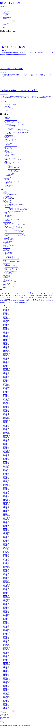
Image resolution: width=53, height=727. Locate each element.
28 (8, 719)
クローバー (6, 295)
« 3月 (1, 722)
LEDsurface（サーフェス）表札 (12, 219)
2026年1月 (5, 317)
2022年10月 (5, 370)
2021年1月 (5, 399)
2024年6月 (5, 343)
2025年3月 (5, 331)
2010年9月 (5, 569)
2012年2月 (5, 545)
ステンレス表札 (8, 215)
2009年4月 (5, 592)
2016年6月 (5, 474)
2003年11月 (5, 679)
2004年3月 (5, 674)
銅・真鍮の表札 (8, 148)
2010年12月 (5, 565)
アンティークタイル (26, 293)
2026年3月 (5, 314)
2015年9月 (5, 487)
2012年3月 (5, 544)
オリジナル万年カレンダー (14, 167)
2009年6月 (5, 589)
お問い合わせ (6, 13)
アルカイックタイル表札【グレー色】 (14, 224)
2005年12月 (5, 645)
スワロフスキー (38, 295)
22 (0, 719)
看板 (6, 150)
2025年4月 (5, 329)
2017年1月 (5, 465)
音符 (25, 302)
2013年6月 (5, 523)
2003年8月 (5, 683)
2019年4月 (5, 428)
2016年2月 (5, 480)
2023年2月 (5, 365)
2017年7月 (5, 456)
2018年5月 (5, 443)
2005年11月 (5, 647)
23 (2, 719)
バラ (21, 297)
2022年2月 (5, 381)
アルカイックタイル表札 (11, 136)
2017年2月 (5, 463)
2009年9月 (5, 585)
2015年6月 (5, 491)
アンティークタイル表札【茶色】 (13, 231)
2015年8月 (5, 488)
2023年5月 (5, 361)
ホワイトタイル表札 (9, 140)
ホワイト (41, 297)
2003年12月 (5, 678)
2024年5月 (5, 344)
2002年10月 (5, 697)
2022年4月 (5, 379)
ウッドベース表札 (12, 125)
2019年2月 (5, 431)
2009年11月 (5, 582)
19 (5, 718)
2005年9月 (5, 649)
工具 (31, 300)
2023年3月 (5, 364)
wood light (7, 186)
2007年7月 (5, 619)
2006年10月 (5, 632)
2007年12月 (5, 614)
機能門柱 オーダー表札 (11, 146)
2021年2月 (5, 398)
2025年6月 (5, 327)
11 (4, 717)
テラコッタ (5, 297)
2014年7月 (5, 506)
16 (2, 718)
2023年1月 (5, 366)
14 (8, 717)
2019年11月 (5, 418)
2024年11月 (5, 336)
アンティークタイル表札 (11, 137)
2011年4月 (5, 559)
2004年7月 (5, 668)
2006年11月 (5, 630)
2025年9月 (5, 322)
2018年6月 (5, 441)
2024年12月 (5, 335)
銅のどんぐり (5, 302)
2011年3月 (5, 560)
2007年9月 (5, 616)
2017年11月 (5, 451)
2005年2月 (5, 659)
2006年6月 (5, 637)
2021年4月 (5, 395)
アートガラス (40, 293)
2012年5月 (5, 541)
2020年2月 (5, 414)
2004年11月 (5, 663)
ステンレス (17, 295)
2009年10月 (5, 584)
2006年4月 (5, 640)
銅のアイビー (11, 302)
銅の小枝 (16, 302)
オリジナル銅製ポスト (10, 182)
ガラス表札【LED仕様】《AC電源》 (18, 129)
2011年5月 (5, 558)
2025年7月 (5, 325)
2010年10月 (5, 567)
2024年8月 (5, 340)
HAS (9, 165)
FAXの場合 (5, 14)
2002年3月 (5, 707)
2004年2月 (5, 675)
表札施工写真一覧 (7, 17)
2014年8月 (5, 504)
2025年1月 (5, 333)
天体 (25, 300)
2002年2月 (5, 708)
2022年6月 (5, 376)
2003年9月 (5, 682)
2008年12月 (5, 597)
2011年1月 (5, 563)
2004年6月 (5, 670)
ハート (18, 297)
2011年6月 (5, 556)
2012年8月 (5, 537)
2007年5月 (5, 622)
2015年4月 (5, 493)
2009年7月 (5, 588)
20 (7, 718)
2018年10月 (5, 436)
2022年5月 (5, 377)
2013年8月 (5, 521)
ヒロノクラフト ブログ (11, 3)
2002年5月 (5, 704)
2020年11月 (5, 402)
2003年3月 (5, 690)
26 (5, 719)
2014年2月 (5, 513)
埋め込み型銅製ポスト (10, 185)
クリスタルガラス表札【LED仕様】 (13, 159)
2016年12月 (5, 466)
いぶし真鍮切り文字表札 (11, 121)
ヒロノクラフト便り (12, 170)
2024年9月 (5, 339)
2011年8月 (5, 554)
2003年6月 (5, 686)
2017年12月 (5, 450)
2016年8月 (5, 472)
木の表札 (7, 118)
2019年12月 (5, 417)
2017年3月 (5, 462)
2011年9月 (5, 552)
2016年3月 (5, 478)
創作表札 (7, 151)
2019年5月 (5, 426)
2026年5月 (5, 312)
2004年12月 (5, 662)
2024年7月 (5, 342)
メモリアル (7, 237)
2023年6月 (5, 359)
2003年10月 (5, 681)
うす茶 (4, 293)
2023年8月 (5, 357)
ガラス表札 (10, 128)
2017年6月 (5, 458)
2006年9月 (5, 633)
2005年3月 (5, 657)
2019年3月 (5, 429)
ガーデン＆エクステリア (11, 157)
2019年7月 (5, 424)
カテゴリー (5, 15)
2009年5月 (5, 590)
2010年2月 (5, 578)
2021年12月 (5, 384)
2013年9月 (5, 519)
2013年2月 (5, 529)
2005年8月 (5, 651)
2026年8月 (5, 307)
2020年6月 (5, 409)
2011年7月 (5, 555)
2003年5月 (5, 688)
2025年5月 (5, 328)
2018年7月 (5, 440)
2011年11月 (5, 549)
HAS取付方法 (8, 133)
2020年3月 (5, 413)
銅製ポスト (7, 183)
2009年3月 (5, 593)
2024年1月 (5, 350)
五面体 (11, 300)
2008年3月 (5, 610)
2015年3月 (5, 495)
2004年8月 (5, 667)
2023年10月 (5, 354)
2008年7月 (5, 604)
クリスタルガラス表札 (10, 158)
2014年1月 (5, 514)
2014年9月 (5, 503)
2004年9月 (5, 666)
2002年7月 (5, 701)
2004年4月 (5, 673)
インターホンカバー (7, 280)
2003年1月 (5, 693)
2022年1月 (5, 383)
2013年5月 (5, 525)
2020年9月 (5, 405)
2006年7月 (5, 636)
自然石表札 (7, 144)
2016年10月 (5, 469)
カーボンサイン (6, 201)
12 (5, 717)
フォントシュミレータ (10, 110)
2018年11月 (5, 435)
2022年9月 (5, 372)
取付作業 (7, 178)
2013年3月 (5, 528)
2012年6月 (5, 540)
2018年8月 (5, 439)
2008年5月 (5, 607)
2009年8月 (5, 586)
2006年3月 (5, 641)
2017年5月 (5, 459)
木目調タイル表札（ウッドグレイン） (14, 122)
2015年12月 (5, 482)
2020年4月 (5, 411)
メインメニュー (3, 6)
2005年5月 (5, 655)
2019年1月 (5, 432)
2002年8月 (5, 700)
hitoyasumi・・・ (11, 166)
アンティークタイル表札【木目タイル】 (14, 235)
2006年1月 (5, 644)
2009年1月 (5, 596)
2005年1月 (5, 660)
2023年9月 (5, 355)
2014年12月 (5, 499)
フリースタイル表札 (9, 213)
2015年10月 (5, 485)
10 (3, 717)
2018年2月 (5, 447)
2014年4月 (5, 510)
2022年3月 (5, 380)
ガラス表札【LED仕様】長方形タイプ (19, 132)
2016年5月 (5, 476)
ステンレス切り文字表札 (11, 120)
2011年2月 (5, 562)
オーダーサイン (8, 147)
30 (2, 721)
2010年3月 (5, 577)
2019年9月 (5, 421)
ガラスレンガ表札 (9, 152)
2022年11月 (5, 369)
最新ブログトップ (9, 106)
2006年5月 (5, 638)
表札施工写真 (8, 117)
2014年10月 (5, 502)
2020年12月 (5, 400)
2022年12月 (5, 368)
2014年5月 (5, 508)
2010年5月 (5, 574)
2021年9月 (5, 388)
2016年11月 (5, 467)
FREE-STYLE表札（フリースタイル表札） (15, 124)
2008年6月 (5, 606)
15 (0, 718)
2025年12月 (5, 318)
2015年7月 (5, 489)
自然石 (48, 300)
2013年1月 (5, 530)
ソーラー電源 (46, 295)
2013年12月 (5, 515)
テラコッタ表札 (8, 143)
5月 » (4, 722)
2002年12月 (5, 694)
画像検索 (5, 18)
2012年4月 (5, 543)
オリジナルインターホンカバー (12, 181)
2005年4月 (5, 656)
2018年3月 (5, 446)
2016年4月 (5, 477)
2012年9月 (5, 536)
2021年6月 (5, 392)
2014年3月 (5, 511)
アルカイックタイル (12, 293)
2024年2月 (5, 348)
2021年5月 (5, 394)
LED (1, 293)
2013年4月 (5, 526)
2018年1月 (5, 448)
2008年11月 (5, 599)
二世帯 (7, 300)
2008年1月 (5, 612)
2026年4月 (5, 313)
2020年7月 (5, 407)
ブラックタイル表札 (9, 141)
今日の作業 (10, 174)
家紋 (28, 300)
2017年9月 (5, 454)
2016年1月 (5, 481)
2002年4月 (5, 705)
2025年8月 (5, 324)
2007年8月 (5, 618)
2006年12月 (5, 629)
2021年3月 (5, 396)
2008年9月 (5, 601)
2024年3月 (5, 347)
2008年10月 (5, 600)
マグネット (47, 297)
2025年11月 (5, 320)
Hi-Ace (9, 177)
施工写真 (5, 192)
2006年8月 (5, 634)
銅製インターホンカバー (8, 281)
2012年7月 (5, 539)
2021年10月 (5, 387)
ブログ (4, 10)
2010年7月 (5, 571)
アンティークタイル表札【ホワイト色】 (14, 234)
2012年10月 (5, 534)
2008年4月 (5, 608)
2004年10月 (5, 664)
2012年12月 (5, 532)
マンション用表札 (9, 135)
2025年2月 (5, 332)
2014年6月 (5, 507)
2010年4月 (5, 575)
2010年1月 (5, 580)
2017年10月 (5, 452)
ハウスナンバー (6, 200)
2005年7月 (5, 652)
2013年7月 (5, 522)
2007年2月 (5, 626)
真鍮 (40, 300)
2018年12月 (5, 433)
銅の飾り (21, 302)
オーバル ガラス (12, 126)
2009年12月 (5, 581)
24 (3, 719)
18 (4, 718)
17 (3, 718)
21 (8, 718)
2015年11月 (5, 484)
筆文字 (44, 300)
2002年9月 (5, 699)
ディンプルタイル (12, 297)
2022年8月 (5, 373)
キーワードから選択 (9, 108)
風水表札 (7, 155)
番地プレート (8, 179)
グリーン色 (12, 295)
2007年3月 (5, 625)
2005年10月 (5, 648)
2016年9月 (5, 470)
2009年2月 (5, 595)
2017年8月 (5, 455)
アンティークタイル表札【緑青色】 (13, 233)
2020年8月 (5, 406)
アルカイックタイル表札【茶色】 (13, 227)
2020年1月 (5, 415)
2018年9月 (5, 437)
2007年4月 (5, 623)
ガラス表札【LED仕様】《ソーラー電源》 (20, 131)
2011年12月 (5, 548)
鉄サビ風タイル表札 (7, 197)
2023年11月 (5, 353)
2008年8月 (5, 603)
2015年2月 (5, 496)
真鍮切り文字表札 (7, 198)
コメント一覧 (6, 11)
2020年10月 (5, 403)
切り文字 (15, 300)
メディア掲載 (11, 173)
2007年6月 (5, 621)
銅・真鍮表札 (8, 216)
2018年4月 (5, 444)
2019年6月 (5, 425)
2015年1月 (5, 498)
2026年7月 (5, 309)
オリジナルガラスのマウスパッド (13, 162)
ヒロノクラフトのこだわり (14, 169)
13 (7, 717)
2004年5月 (5, 671)
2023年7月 (5, 358)
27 (7, 719)
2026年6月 (5, 310)
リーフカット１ (8, 212)
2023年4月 (5, 362)
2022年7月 (5, 374)
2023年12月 (5, 351)
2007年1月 (5, 627)
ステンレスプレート (27, 295)
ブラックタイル (32, 297)
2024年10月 (5, 338)
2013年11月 (5, 517)
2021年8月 (5, 389)
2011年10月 (5, 551)
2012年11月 (5, 533)
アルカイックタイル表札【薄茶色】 (13, 226)
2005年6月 (5, 653)
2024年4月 (5, 346)
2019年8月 (5, 422)
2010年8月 (5, 570)
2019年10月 (5, 420)
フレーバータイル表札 (10, 139)
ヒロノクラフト (8, 163)
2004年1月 (5, 677)
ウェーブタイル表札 (9, 154)
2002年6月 (5, 703)
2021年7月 (5, 391)
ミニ (4, 300)
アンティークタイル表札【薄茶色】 (13, 230)
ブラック (24, 297)
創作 (6, 161)
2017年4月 (5, 461)
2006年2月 (5, 642)
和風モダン (21, 300)
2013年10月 (5, 518)
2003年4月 (5, 689)
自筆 (51, 300)
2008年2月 (5, 611)
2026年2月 (5, 316)
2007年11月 (5, 615)
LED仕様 (7, 196)
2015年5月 (5, 492)
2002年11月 (5, 696)
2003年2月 (5, 692)
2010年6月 (5, 573)
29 (0, 721)
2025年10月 (5, 321)
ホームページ (6, 8)
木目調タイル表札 (7, 202)
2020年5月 (5, 410)
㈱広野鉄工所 (8, 175)
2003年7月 (5, 685)
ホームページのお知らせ (13, 171)
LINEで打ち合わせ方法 (10, 104)
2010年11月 (5, 566)
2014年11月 (5, 500)
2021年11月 (5, 385)
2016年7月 (5, 473)
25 (4, 719)
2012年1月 (5, 547)
